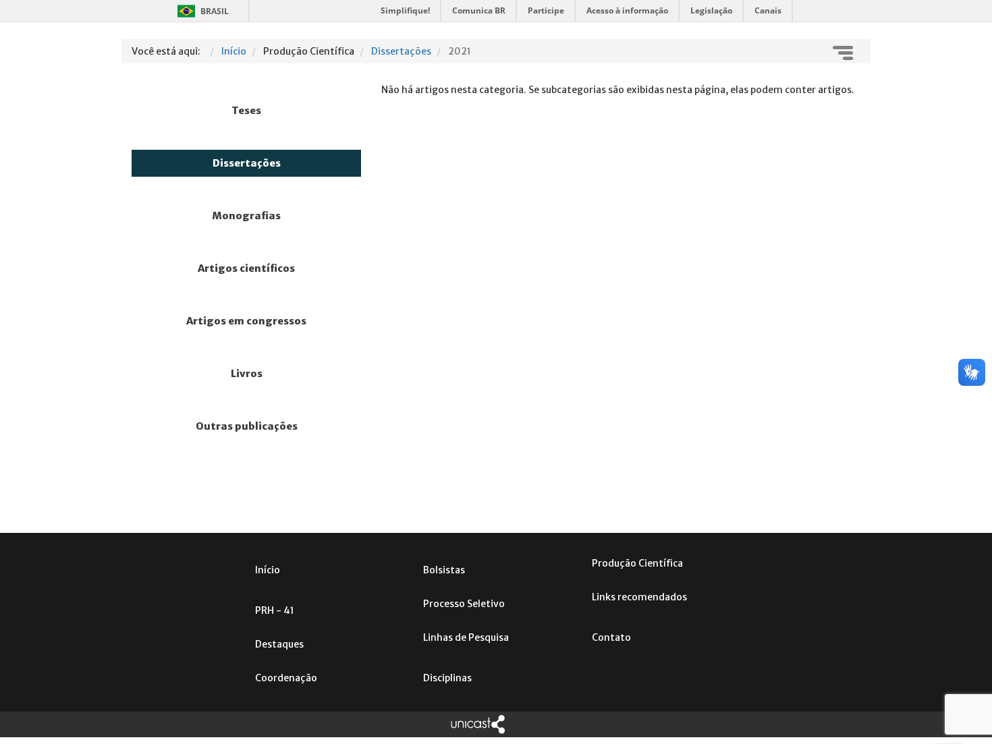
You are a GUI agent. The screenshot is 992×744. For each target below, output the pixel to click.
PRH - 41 (274, 610)
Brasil (200, 11)
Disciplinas (447, 678)
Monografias (246, 216)
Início (267, 570)
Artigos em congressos (246, 321)
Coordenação (286, 678)
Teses (246, 111)
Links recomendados (639, 597)
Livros (247, 374)
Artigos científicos (246, 268)
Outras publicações (247, 426)
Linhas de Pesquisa (466, 637)
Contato (611, 637)
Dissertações (247, 163)
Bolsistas (444, 570)
